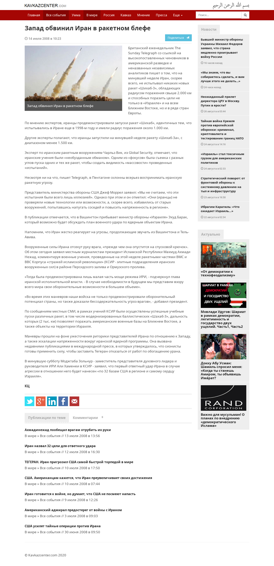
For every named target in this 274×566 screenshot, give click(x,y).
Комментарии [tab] (88, 417)
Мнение (143, 15)
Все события (56, 15)
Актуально (210, 234)
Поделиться (177, 38)
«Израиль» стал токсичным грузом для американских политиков (222, 161)
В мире (91, 15)
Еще (177, 15)
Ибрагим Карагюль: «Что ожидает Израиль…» (220, 212)
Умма (76, 15)
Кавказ (126, 15)
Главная (34, 15)
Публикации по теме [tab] (47, 417)
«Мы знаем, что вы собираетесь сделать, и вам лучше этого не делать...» (222, 79)
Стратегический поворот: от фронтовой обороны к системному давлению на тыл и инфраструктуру (223, 187)
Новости (208, 29)
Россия (109, 15)
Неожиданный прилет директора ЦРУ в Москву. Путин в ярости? (220, 104)
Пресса (161, 15)
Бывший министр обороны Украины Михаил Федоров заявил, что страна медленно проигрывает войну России (222, 50)
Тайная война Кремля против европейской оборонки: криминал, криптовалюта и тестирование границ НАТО (222, 132)
